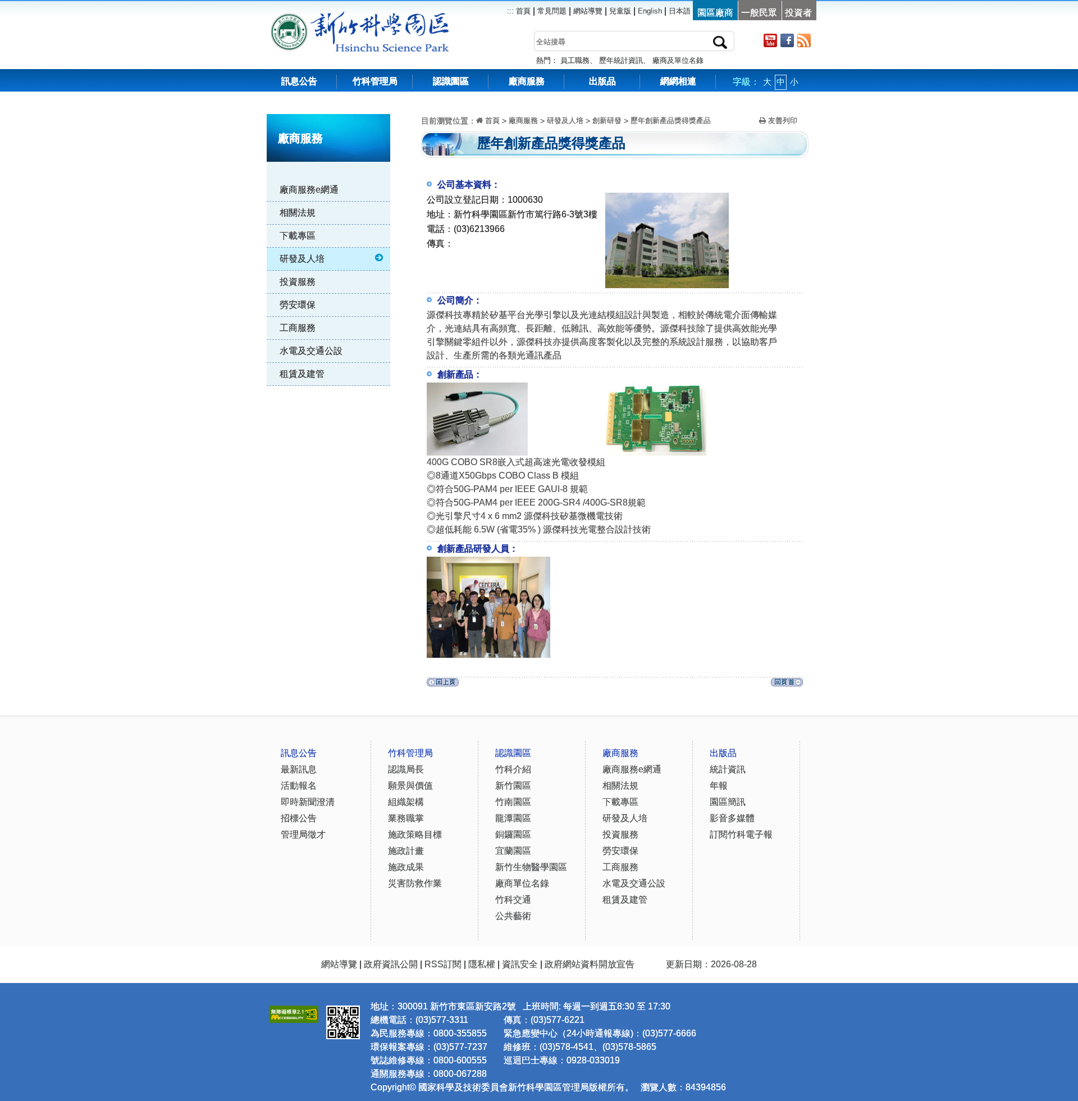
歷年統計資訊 (621, 60)
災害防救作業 (415, 883)
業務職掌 (406, 818)
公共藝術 (513, 916)
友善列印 (781, 120)
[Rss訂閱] (804, 40)
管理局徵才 (303, 834)
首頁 (522, 11)
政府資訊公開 (391, 964)
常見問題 (552, 11)
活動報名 (299, 785)
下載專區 (298, 235)
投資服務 (298, 281)
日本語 (680, 11)
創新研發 (607, 120)
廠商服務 (527, 81)
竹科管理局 (375, 81)
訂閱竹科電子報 (741, 834)
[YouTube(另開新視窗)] (770, 40)
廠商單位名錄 (522, 883)
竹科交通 (513, 899)
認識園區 (451, 81)
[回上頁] (443, 685)
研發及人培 (302, 258)
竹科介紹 (513, 769)
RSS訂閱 (443, 964)
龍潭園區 (513, 818)
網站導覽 (587, 11)
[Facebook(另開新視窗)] (787, 40)
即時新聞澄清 (308, 802)
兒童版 (620, 11)
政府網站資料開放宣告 (589, 964)
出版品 (602, 81)
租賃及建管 (302, 374)
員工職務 (575, 60)
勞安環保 (298, 305)
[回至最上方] (787, 685)
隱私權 (481, 964)
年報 (719, 785)
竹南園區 (513, 802)
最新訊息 (299, 769)
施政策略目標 (415, 834)
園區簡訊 (728, 802)
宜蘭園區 (513, 851)
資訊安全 (520, 964)
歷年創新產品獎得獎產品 (671, 120)
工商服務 (298, 328)
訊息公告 (299, 81)
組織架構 (406, 802)
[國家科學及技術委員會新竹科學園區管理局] (385, 16)
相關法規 (298, 212)
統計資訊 (728, 769)
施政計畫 (406, 851)
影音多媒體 (732, 818)
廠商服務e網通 (309, 189)
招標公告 (299, 818)
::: (399, 106)
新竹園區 (513, 785)
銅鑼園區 (513, 834)
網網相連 (678, 81)
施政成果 (406, 867)
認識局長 (406, 769)
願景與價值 (410, 785)
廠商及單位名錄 (678, 60)
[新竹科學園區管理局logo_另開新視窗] (289, 16)
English (650, 11)
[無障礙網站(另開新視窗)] (293, 1012)
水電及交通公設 (311, 351)
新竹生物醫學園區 (531, 867)
